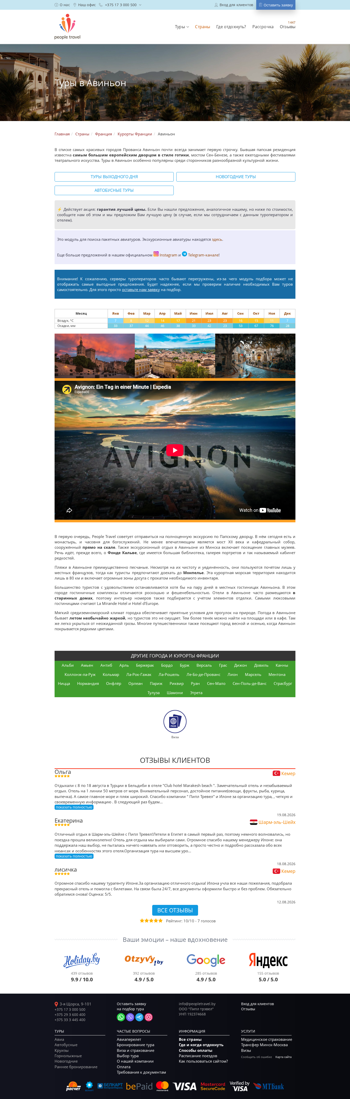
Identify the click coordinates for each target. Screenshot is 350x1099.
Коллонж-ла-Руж (80, 674)
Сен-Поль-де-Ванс (249, 683)
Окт (256, 313)
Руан (195, 683)
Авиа (59, 1039)
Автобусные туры (114, 190)
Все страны (190, 1039)
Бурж (184, 665)
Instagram (168, 254)
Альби (68, 665)
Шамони (175, 692)
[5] (160, 920)
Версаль (204, 665)
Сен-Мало (216, 683)
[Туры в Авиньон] (95, 356)
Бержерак (145, 665)
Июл (209, 313)
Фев (131, 313)
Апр (162, 313)
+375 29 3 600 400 (70, 1014)
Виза (175, 737)
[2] (146, 920)
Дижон (240, 665)
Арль (124, 665)
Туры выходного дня (114, 176)
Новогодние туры (236, 176)
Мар (146, 313)
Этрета (196, 692)
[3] (151, 920)
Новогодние (66, 1061)
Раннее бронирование (76, 1066)
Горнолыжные (68, 1055)
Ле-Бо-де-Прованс (203, 674)
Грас (223, 665)
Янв (115, 313)
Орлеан (135, 683)
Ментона (277, 674)
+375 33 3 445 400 (70, 1019)
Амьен (87, 665)
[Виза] (175, 721)
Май (178, 313)
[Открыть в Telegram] (139, 1017)
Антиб (106, 665)
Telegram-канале (203, 254)
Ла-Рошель (169, 674)
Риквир (177, 683)
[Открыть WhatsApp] (121, 1017)
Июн (194, 313)
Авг (225, 313)
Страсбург (283, 683)
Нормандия (88, 683)
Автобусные (66, 1044)
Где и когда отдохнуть (201, 1044)
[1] (141, 920)
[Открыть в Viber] (130, 1017)
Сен (240, 313)
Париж (156, 683)
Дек (287, 313)
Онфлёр (113, 683)
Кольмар (111, 674)
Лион (233, 674)
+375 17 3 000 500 (70, 1009)
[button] (182, 26)
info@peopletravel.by (197, 1003)
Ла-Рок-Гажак (138, 674)
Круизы (62, 1050)
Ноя (272, 313)
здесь (217, 239)
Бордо (167, 665)
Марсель (253, 674)
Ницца (64, 683)
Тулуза (154, 692)
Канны (282, 665)
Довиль (261, 665)
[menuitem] (62, 5)
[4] (155, 920)
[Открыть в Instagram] (149, 1017)
